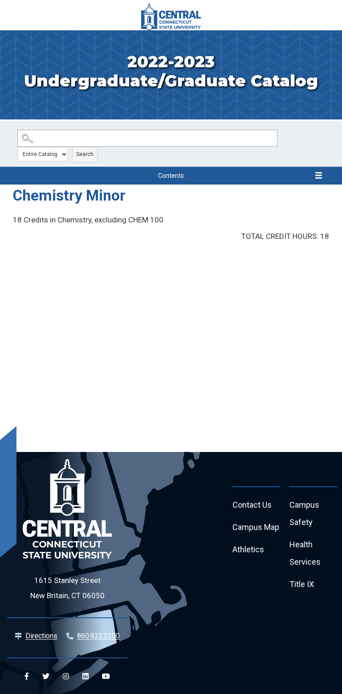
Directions (41, 636)
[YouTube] (106, 676)
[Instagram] (66, 676)
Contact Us (252, 504)
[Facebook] (26, 676)
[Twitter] (45, 676)
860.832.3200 (98, 636)
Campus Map (255, 527)
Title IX (301, 584)
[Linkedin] (85, 676)
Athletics (248, 549)
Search (85, 154)
